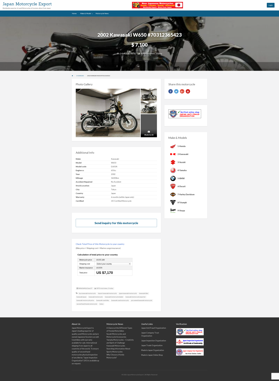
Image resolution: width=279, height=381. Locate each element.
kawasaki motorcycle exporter (135, 297)
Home (74, 13)
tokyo (101, 304)
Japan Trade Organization (151, 345)
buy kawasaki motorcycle (87, 293)
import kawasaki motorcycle (107, 293)
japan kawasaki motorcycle (128, 293)
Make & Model (85, 13)
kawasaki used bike (102, 300)
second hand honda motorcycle (87, 304)
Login (271, 5)
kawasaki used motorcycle (120, 300)
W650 (133, 53)
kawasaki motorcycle (96, 297)
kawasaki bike (143, 293)
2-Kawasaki (125, 53)
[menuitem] (263, 5)
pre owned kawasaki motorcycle (141, 300)
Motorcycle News (102, 13)
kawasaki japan (81, 297)
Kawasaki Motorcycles (115, 346)
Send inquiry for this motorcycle (116, 223)
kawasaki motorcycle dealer (114, 297)
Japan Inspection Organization (153, 340)
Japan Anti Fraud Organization (153, 328)
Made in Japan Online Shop (152, 355)
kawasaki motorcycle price (85, 300)
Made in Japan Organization (152, 350)
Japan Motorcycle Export (27, 3)
